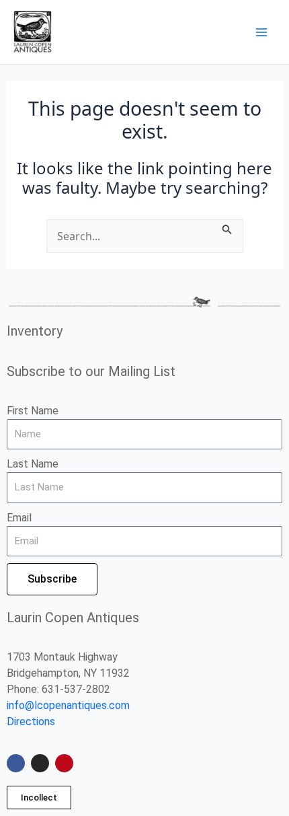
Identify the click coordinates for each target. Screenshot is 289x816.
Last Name (32, 463)
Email (19, 517)
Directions (31, 721)
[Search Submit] (227, 227)
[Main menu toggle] (261, 31)
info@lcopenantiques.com (68, 705)
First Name (32, 410)
